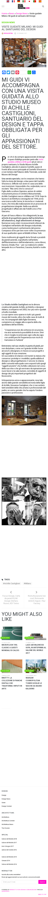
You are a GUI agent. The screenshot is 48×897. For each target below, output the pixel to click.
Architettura (5, 817)
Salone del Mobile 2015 (9, 857)
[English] (8, 1)
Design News (22, 13)
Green (3, 802)
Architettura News (7, 824)
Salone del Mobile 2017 (9, 842)
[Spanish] (40, 1)
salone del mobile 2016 (9, 850)
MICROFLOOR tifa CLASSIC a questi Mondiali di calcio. (10, 647)
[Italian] (24, 1)
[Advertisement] (24, 277)
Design (4, 795)
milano (28, 583)
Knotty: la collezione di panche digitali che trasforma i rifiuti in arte (12, 683)
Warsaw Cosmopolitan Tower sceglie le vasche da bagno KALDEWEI (34, 683)
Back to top (42, 894)
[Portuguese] (34, 1)
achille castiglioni (12, 583)
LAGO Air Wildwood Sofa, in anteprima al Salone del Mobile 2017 (36, 649)
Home (4, 13)
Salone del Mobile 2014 (9, 864)
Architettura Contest (8, 821)
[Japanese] (29, 1)
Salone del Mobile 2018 (9, 839)
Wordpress (5, 891)
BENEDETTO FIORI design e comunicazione (23, 889)
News (11, 13)
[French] (13, 1)
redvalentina (8, 33)
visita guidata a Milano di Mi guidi (25, 160)
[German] (18, 1)
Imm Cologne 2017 (8, 846)
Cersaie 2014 (6, 860)
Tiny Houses (6, 828)
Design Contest (7, 806)
